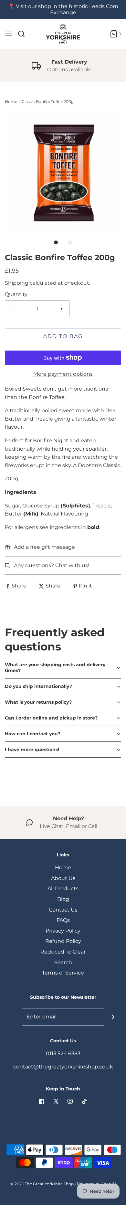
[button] (63, 172)
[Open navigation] (8, 34)
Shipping (16, 283)
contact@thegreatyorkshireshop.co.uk (63, 1067)
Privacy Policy (63, 931)
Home (11, 101)
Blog (63, 899)
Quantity (16, 294)
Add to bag (63, 336)
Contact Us (63, 910)
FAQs (63, 920)
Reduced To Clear (63, 952)
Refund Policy (63, 941)
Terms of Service (63, 973)
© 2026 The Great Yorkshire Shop (42, 1183)
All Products (63, 888)
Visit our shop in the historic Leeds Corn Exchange (67, 9)
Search (63, 962)
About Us (63, 878)
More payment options (63, 374)
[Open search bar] (23, 34)
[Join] (113, 1017)
